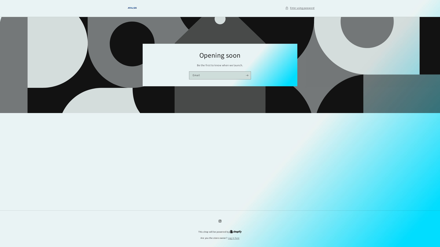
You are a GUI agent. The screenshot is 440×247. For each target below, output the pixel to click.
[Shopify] (236, 231)
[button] (300, 8)
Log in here (233, 238)
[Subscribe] (247, 75)
